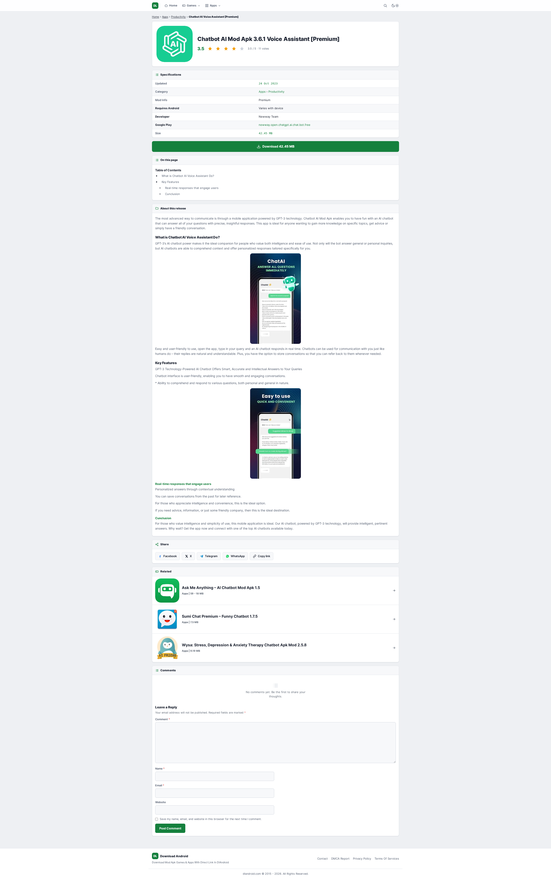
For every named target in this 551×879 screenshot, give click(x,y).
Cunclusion (172, 194)
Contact (322, 858)
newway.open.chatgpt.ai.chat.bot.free (284, 124)
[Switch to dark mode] (395, 5)
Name (160, 768)
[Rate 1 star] (210, 48)
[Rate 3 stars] (226, 48)
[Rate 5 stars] (242, 48)
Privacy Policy (362, 858)
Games (191, 5)
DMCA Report (340, 858)
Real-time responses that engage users (191, 188)
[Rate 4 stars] (234, 48)
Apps (213, 5)
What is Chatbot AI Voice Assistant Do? (188, 176)
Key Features (170, 182)
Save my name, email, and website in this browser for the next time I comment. (211, 819)
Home (173, 5)
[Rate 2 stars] (218, 48)
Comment (162, 719)
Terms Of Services (387, 858)
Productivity (178, 16)
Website (160, 802)
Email (159, 785)
